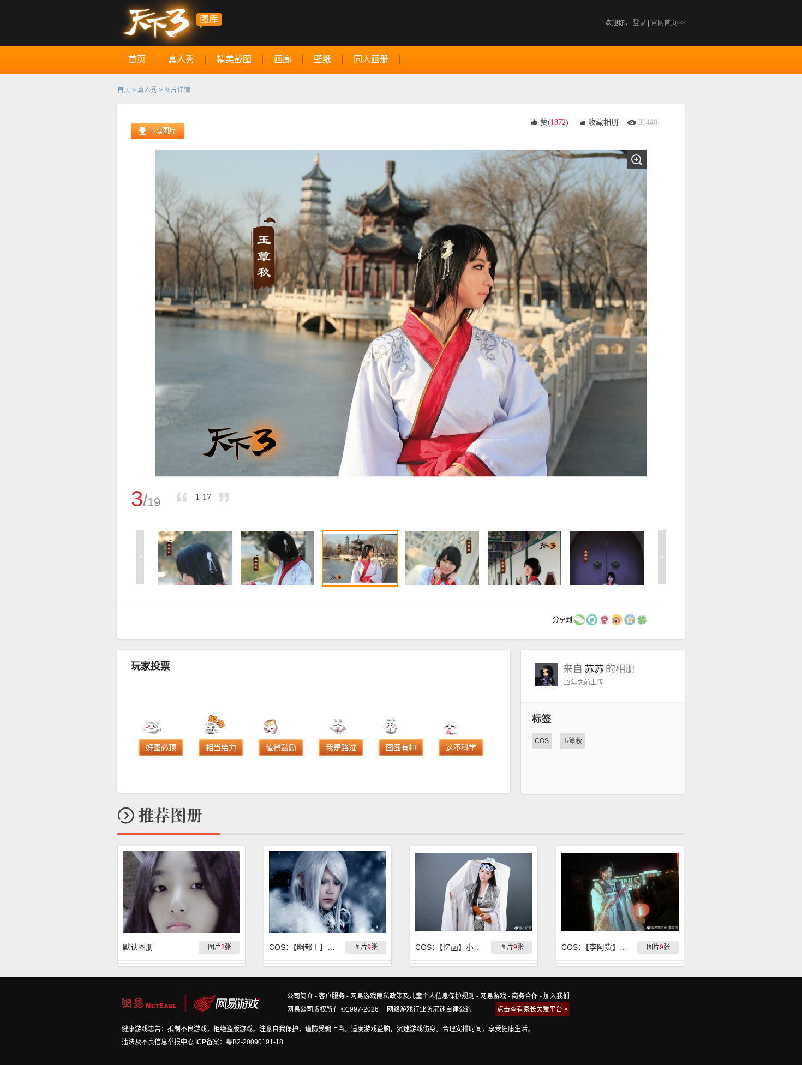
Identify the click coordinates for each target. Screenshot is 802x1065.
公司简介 (300, 996)
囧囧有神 (401, 747)
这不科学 (461, 747)
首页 (123, 90)
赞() (554, 122)
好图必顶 (161, 747)
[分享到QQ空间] (629, 619)
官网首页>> (668, 23)
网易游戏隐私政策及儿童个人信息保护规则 (412, 996)
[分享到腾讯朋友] (642, 619)
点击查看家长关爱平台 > (532, 1009)
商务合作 (525, 996)
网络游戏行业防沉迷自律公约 (429, 1009)
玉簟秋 (572, 741)
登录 (639, 23)
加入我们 (556, 996)
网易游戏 (493, 996)
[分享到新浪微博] (617, 619)
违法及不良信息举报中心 (158, 1042)
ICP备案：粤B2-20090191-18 (239, 1042)
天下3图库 (170, 23)
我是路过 (341, 747)
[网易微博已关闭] (604, 619)
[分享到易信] (591, 619)
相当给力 (221, 747)
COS (542, 741)
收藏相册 (603, 122)
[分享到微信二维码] (579, 619)
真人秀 (147, 90)
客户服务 (332, 996)
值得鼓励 (281, 747)
